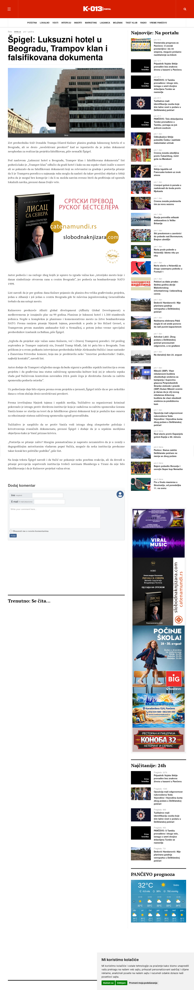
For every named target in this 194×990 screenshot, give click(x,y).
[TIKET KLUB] (158, 518)
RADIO (143, 22)
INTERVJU (66, 22)
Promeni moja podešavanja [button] (143, 983)
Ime (16, 495)
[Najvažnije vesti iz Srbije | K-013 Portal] (97, 9)
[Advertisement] (66, 567)
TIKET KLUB (131, 22)
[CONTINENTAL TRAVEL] (66, 228)
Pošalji (13, 536)
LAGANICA (105, 22)
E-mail (21, 501)
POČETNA (32, 22)
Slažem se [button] (108, 983)
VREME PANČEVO (158, 22)
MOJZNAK (118, 22)
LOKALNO (44, 22)
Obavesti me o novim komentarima (30, 531)
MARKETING (91, 22)
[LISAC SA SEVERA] (158, 591)
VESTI (55, 22)
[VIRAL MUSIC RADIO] (158, 542)
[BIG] (158, 659)
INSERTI (78, 22)
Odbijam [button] (121, 983)
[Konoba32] (158, 739)
